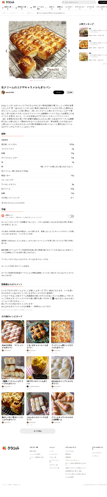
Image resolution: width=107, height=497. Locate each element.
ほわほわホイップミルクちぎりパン (62, 382)
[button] (31, 81)
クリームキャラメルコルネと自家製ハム (62, 418)
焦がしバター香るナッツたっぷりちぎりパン (12, 418)
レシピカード (69, 8)
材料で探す (33, 451)
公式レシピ (52, 8)
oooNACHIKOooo (34, 386)
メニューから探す (35, 454)
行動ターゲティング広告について (75, 468)
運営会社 (68, 454)
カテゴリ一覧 (54, 465)
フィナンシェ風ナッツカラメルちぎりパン (62, 346)
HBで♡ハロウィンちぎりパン (37, 382)
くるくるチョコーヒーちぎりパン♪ (37, 346)
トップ (52, 451)
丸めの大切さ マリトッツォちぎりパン (12, 346)
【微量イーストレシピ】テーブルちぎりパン (12, 382)
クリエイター (90, 8)
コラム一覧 (53, 457)
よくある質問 (69, 477)
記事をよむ (60, 8)
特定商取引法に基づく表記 (73, 471)
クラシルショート (80, 8)
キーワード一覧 (54, 468)
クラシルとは (69, 451)
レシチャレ (95, 456)
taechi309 (10, 92)
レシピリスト (54, 454)
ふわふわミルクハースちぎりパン (37, 418)
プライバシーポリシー (72, 460)
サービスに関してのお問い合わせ (75, 474)
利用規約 (68, 457)
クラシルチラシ (97, 453)
